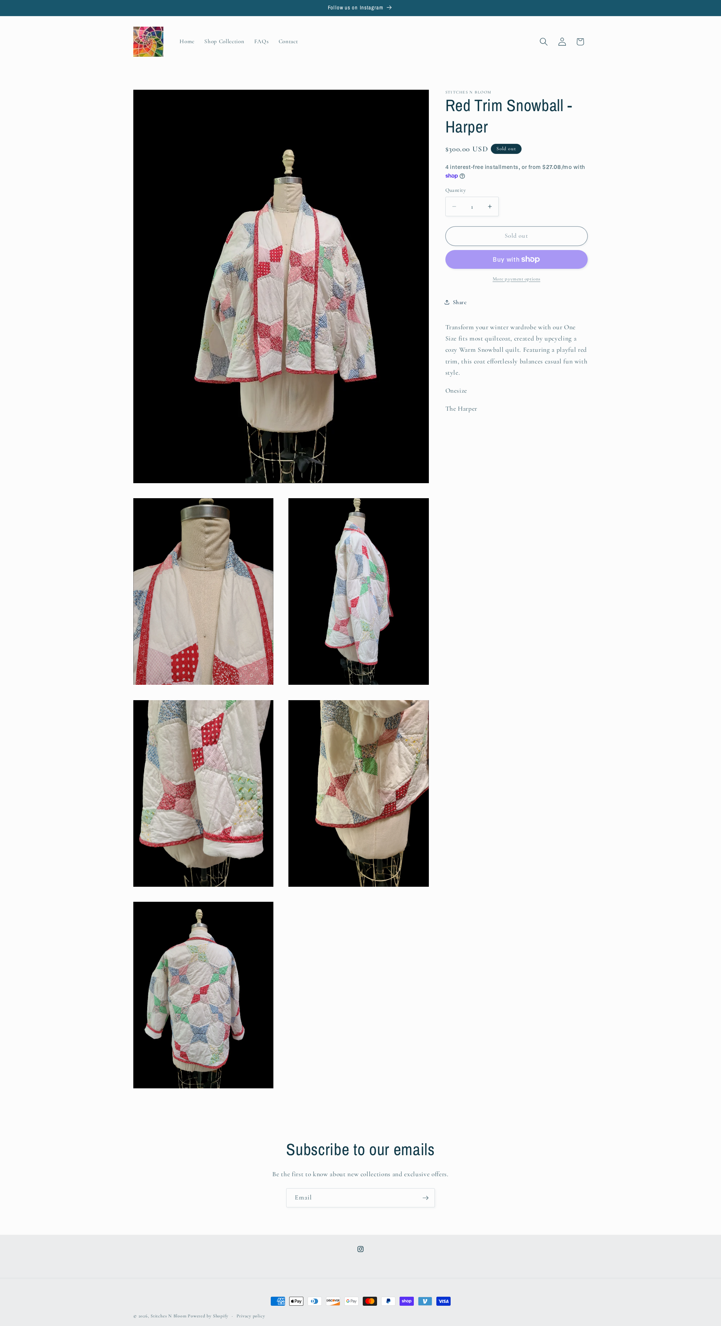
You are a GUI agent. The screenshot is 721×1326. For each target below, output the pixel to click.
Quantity (455, 190)
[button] (544, 42)
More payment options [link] (516, 279)
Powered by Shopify (208, 1315)
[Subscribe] (425, 1198)
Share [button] (460, 302)
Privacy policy (251, 1315)
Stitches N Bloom (169, 1315)
